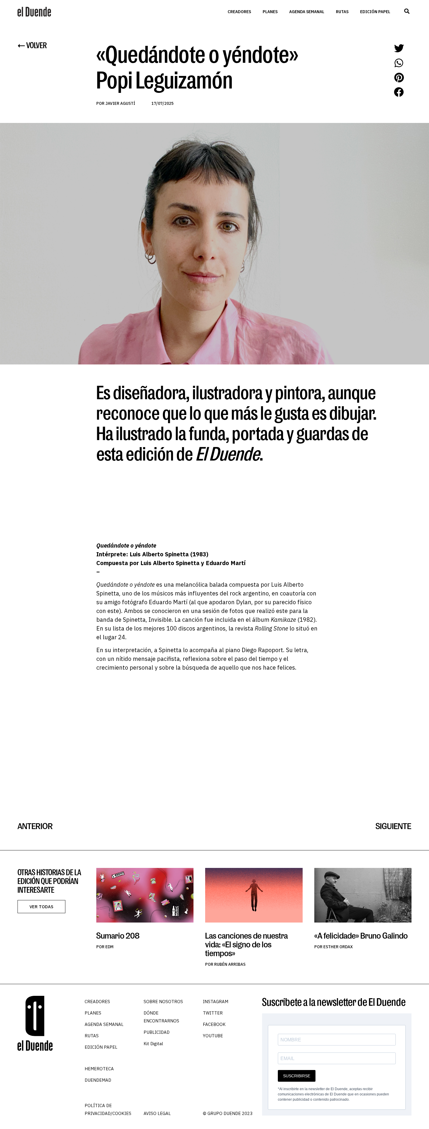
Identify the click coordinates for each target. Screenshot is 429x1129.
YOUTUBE (213, 1035)
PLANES (270, 11)
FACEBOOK (214, 1024)
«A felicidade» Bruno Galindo (361, 935)
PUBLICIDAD (157, 1032)
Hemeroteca (99, 1068)
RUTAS (342, 11)
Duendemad (98, 1080)
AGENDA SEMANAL (306, 11)
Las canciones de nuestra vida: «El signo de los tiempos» (246, 944)
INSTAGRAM (215, 1001)
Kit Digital (153, 1043)
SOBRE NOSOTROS (163, 1001)
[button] (406, 11)
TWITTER (213, 1013)
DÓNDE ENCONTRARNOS (161, 1017)
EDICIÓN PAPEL (375, 11)
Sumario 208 (117, 935)
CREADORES (239, 11)
